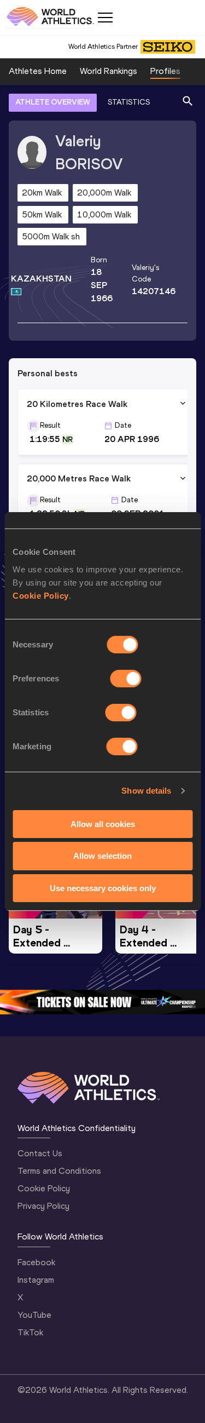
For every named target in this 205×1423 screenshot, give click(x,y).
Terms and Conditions (59, 1171)
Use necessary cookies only (103, 888)
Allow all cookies (103, 823)
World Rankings (108, 71)
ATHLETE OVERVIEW (52, 102)
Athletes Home (38, 71)
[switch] (126, 678)
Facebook (36, 1262)
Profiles (165, 71)
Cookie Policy (41, 595)
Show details (146, 790)
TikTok (30, 1332)
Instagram (35, 1280)
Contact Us (39, 1153)
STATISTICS (129, 102)
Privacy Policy (43, 1206)
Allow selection (102, 855)
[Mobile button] (105, 17)
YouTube (34, 1315)
